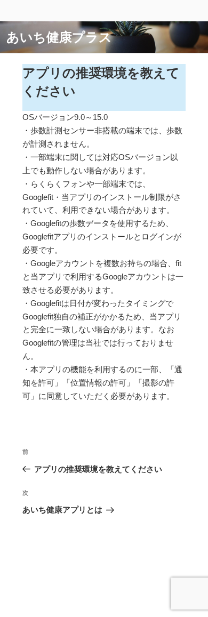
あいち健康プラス (59, 37)
